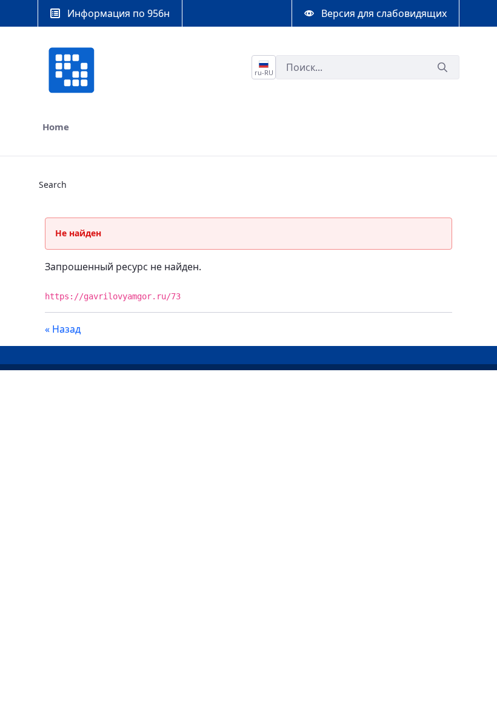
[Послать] (442, 67)
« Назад (63, 329)
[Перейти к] (74, 70)
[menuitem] (56, 127)
